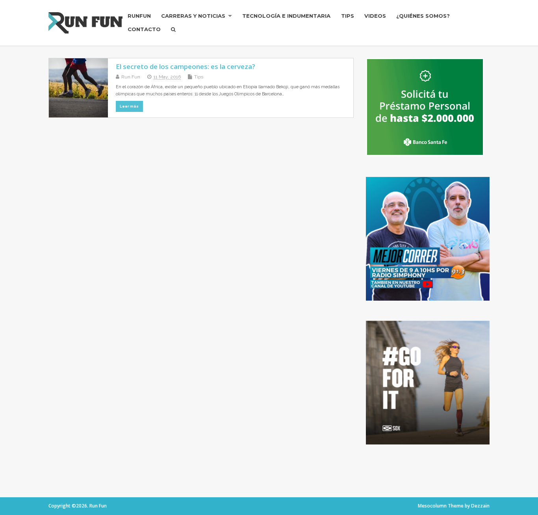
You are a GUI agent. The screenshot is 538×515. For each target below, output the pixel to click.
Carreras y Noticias (193, 16)
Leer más (129, 106)
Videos (375, 16)
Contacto (144, 29)
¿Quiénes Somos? (423, 16)
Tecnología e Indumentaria (286, 16)
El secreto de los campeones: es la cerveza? (185, 66)
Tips (347, 16)
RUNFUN (139, 16)
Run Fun (130, 77)
